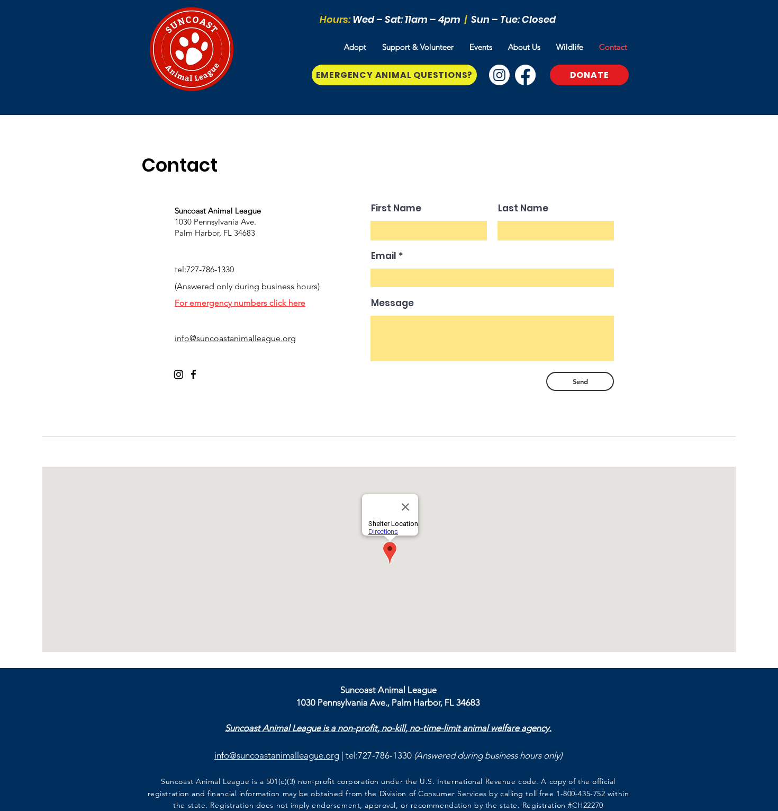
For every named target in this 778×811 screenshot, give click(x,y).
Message (392, 303)
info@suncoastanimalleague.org (276, 755)
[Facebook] (525, 75)
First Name (396, 208)
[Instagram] (499, 75)
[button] (355, 47)
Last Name (523, 208)
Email (383, 256)
